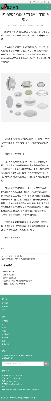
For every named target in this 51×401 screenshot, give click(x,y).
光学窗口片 (5, 334)
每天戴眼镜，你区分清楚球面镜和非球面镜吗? (20, 259)
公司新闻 (31, 25)
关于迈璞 (5, 303)
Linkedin (41, 2)
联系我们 (5, 306)
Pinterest (44, 2)
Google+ (37, 2)
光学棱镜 (5, 337)
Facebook (30, 2)
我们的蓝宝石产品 (8, 272)
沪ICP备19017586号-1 (29, 398)
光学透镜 (5, 321)
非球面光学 (5, 344)
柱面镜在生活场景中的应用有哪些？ (14, 284)
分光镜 (4, 331)
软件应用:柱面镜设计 (13, 237)
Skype (48, 2)
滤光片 (4, 324)
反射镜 (4, 328)
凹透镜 (40, 35)
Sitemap (4, 310)
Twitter (34, 2)
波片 (3, 341)
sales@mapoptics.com (15, 384)
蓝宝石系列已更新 (8, 275)
